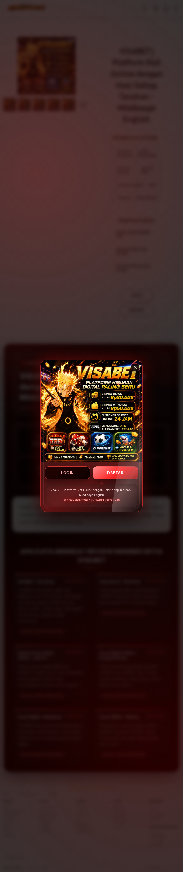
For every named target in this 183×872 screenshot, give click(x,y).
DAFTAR (115, 473)
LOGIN (67, 473)
